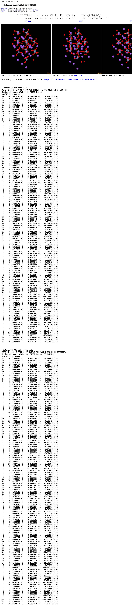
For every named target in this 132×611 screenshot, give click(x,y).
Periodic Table (34, 10)
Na (15, 10)
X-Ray (28, 21)
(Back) (3, 10)
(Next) (2, 11)
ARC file (78, 75)
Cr (18, 10)
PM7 (81, 21)
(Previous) (4, 8)
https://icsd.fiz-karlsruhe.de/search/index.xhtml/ (70, 79)
